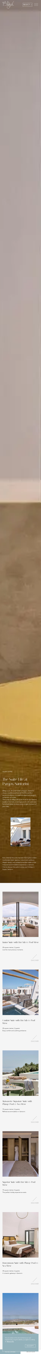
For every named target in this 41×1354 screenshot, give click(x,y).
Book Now (31, 1352)
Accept (30, 1346)
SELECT (26, 4)
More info (10, 1341)
